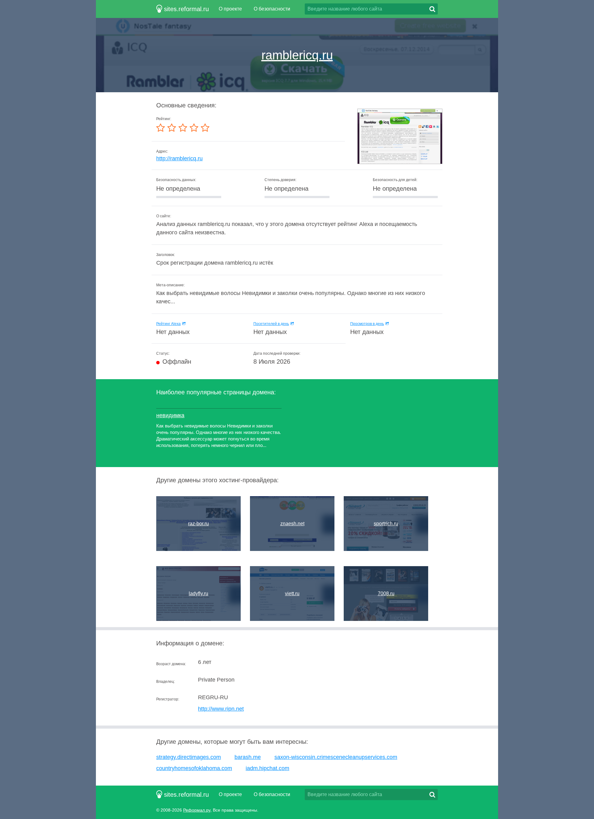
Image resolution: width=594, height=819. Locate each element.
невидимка (170, 415)
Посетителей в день (271, 324)
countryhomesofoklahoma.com (194, 768)
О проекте (230, 8)
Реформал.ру (196, 810)
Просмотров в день (367, 324)
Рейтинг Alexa (168, 324)
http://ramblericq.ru (179, 158)
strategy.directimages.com (188, 757)
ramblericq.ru (297, 55)
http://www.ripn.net (221, 709)
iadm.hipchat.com (267, 768)
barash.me (248, 757)
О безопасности (272, 8)
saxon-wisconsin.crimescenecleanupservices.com (335, 757)
